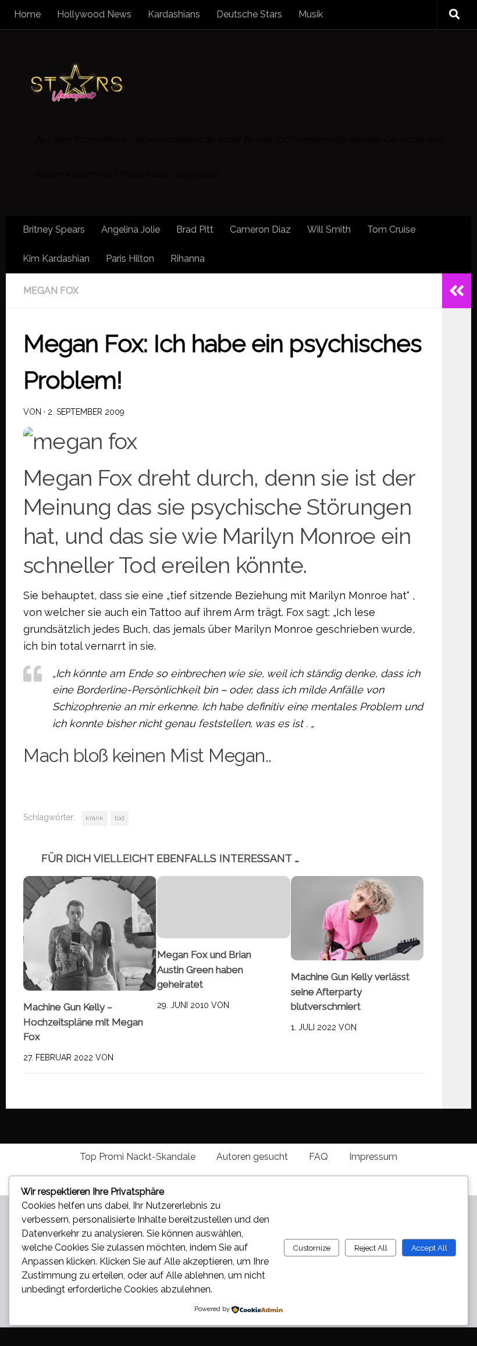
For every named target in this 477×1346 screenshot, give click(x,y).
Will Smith (329, 229)
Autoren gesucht (252, 1157)
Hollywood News (94, 14)
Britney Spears (54, 229)
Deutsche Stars (249, 14)
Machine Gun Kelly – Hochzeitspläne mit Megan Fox (83, 1022)
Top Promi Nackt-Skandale (137, 1157)
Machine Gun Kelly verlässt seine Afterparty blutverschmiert (350, 992)
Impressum (373, 1157)
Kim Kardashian (56, 258)
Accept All (429, 1247)
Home (27, 14)
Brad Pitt (194, 229)
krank (95, 818)
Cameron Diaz (260, 229)
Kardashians (174, 14)
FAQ (318, 1157)
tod (119, 818)
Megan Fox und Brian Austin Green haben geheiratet (204, 970)
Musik (310, 14)
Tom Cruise (391, 229)
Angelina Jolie (130, 229)
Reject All (370, 1247)
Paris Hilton (130, 258)
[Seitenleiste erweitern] (456, 290)
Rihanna (187, 258)
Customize (311, 1247)
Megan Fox (51, 290)
